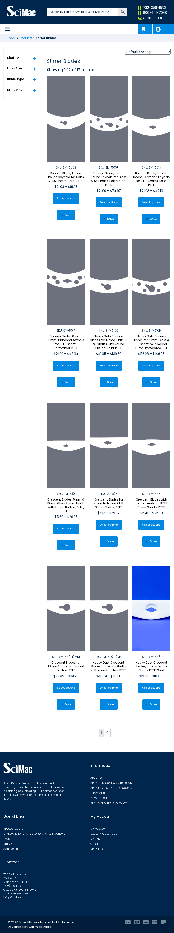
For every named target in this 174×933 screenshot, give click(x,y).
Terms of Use (99, 793)
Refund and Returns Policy (108, 803)
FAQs (6, 839)
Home (11, 38)
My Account (163, 29)
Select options (66, 198)
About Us (96, 778)
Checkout (97, 844)
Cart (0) (145, 29)
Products (25, 38)
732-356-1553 (154, 7)
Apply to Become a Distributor (111, 783)
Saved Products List (104, 834)
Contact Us (152, 17)
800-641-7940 (155, 12)
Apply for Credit (101, 849)
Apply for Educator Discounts (111, 788)
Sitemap (8, 844)
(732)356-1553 (12, 886)
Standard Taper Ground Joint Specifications (34, 834)
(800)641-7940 (26, 890)
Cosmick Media (40, 927)
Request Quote (13, 828)
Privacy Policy (100, 798)
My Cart (95, 839)
